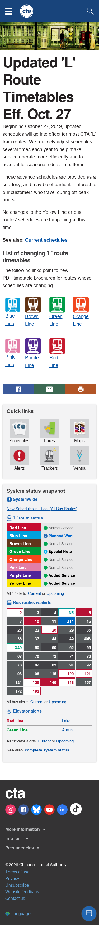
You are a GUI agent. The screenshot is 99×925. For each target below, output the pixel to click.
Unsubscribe (17, 885)
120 (70, 674)
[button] (12, 11)
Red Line (17, 527)
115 (53, 674)
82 (37, 665)
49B (87, 639)
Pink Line (18, 567)
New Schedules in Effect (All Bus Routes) (42, 508)
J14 (70, 621)
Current (34, 593)
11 (54, 621)
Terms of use (17, 872)
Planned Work (61, 536)
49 (71, 639)
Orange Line (20, 559)
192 (36, 691)
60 (54, 647)
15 (89, 621)
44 (54, 639)
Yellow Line (20, 583)
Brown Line (20, 543)
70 (37, 656)
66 (89, 647)
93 (19, 674)
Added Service (62, 575)
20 (19, 630)
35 (89, 630)
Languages (21, 914)
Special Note (60, 552)
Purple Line (20, 575)
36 (19, 639)
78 (19, 665)
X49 (18, 647)
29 (71, 630)
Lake (66, 721)
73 (54, 656)
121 (87, 674)
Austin (67, 730)
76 (89, 656)
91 (71, 665)
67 (19, 656)
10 (37, 621)
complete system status (47, 750)
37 (37, 639)
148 (70, 682)
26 (54, 630)
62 (71, 647)
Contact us (15, 898)
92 (89, 665)
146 (53, 682)
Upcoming (55, 593)
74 (71, 656)
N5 (71, 612)
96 (37, 674)
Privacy (12, 878)
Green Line (19, 551)
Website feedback (22, 892)
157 (87, 682)
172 (18, 691)
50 (37, 647)
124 (18, 682)
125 (36, 682)
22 (37, 630)
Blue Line (18, 535)
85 (54, 665)
